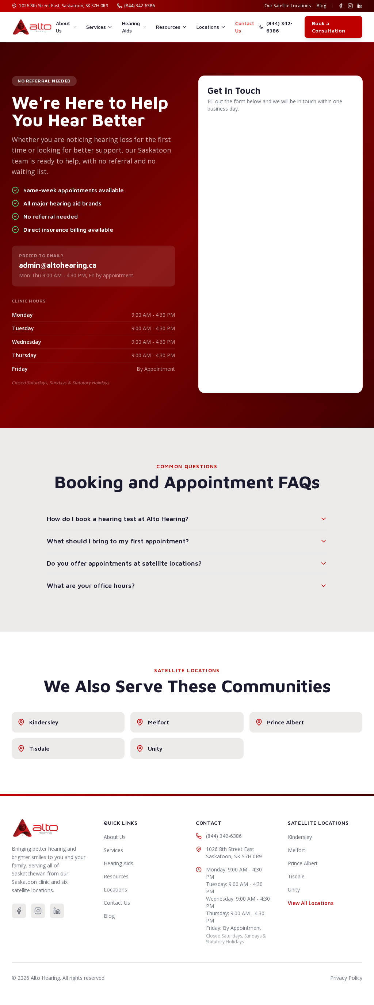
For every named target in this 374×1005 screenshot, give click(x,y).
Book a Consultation (328, 27)
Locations (207, 27)
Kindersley (300, 836)
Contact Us (244, 27)
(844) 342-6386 (279, 27)
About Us (63, 27)
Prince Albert (303, 863)
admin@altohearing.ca (57, 265)
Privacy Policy (346, 977)
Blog (321, 6)
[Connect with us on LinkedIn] (359, 5)
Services (96, 27)
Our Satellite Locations (287, 6)
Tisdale (296, 876)
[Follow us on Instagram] (350, 5)
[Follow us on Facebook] (340, 5)
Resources (168, 27)
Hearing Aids (131, 27)
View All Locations (310, 903)
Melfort (296, 850)
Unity (294, 889)
